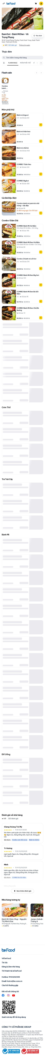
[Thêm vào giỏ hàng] (40, 124)
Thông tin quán (24, 45)
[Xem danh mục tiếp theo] (41, 63)
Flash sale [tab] (12, 63)
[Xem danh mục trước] (37, 63)
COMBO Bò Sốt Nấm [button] (19, 877)
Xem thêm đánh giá (23, 891)
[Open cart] (35, 3)
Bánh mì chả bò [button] (34, 840)
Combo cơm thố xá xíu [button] (19, 840)
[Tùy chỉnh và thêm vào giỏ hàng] (6, 81)
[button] (4, 3)
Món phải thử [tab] (25, 63)
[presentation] (20, 62)
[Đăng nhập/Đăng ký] (41, 3)
